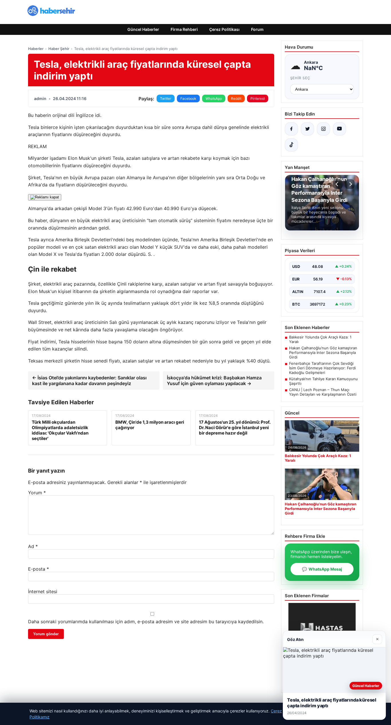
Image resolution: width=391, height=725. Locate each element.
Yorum (37, 492)
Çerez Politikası (224, 29)
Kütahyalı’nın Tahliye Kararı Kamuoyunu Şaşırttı (323, 381)
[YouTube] (339, 129)
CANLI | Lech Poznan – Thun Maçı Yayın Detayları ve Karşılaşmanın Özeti (322, 392)
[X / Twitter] (307, 129)
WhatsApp (214, 98)
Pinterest (257, 98)
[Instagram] (323, 129)
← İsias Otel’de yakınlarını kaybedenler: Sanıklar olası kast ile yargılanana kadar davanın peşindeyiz (89, 380)
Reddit (236, 98)
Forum (257, 29)
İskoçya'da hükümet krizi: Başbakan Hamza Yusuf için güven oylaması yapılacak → (214, 380)
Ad (33, 546)
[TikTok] (291, 145)
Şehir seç (300, 78)
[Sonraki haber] (350, 184)
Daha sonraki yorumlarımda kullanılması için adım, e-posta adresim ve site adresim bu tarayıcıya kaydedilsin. (146, 621)
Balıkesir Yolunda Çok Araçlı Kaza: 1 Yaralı (320, 339)
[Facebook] (291, 129)
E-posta (38, 569)
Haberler (36, 48)
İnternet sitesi (42, 591)
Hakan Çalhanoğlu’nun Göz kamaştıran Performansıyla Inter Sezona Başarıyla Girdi (323, 352)
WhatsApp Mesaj (322, 569)
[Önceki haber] (338, 184)
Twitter (165, 98)
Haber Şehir (58, 48)
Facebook (188, 98)
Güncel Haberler (143, 29)
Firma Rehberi (184, 29)
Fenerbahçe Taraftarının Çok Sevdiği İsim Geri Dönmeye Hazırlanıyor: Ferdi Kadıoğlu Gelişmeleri (322, 368)
